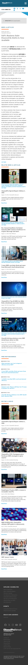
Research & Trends (15, 223)
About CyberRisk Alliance (9, 591)
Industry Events (14, 185)
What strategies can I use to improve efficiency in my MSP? (11, 364)
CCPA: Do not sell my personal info (12, 648)
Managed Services (19, 222)
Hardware (7, 185)
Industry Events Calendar (10, 610)
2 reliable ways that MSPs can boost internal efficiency (13, 379)
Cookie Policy (7, 645)
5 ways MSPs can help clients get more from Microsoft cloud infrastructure (13, 266)
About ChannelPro (8, 589)
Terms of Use (7, 641)
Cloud (2, 185)
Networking (9, 186)
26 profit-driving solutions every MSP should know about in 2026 (13, 339)
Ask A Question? (7, 602)
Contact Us (6, 637)
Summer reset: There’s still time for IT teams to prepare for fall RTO (14, 387)
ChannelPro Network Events (10, 609)
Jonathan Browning (13, 460)
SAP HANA (22, 54)
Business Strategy (19, 184)
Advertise (6, 617)
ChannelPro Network (6, 33)
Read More (4, 203)
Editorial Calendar (8, 593)
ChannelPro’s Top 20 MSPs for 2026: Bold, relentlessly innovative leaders (12, 302)
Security (23, 186)
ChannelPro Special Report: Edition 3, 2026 (13, 191)
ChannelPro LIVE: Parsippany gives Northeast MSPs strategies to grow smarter (12, 456)
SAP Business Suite (14, 49)
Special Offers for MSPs (9, 600)
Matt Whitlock (12, 233)
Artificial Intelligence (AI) (7, 184)
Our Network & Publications (10, 595)
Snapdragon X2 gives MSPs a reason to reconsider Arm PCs (13, 491)
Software (3, 162)
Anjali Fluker (12, 305)
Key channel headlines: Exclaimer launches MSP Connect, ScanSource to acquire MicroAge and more (13, 229)
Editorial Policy (7, 646)
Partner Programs (16, 186)
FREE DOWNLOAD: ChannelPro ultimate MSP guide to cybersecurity (12, 523)
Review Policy (7, 639)
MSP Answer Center (18, 261)
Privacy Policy (7, 643)
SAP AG (12, 46)
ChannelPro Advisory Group (10, 596)
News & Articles (7, 27)
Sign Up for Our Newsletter (10, 598)
